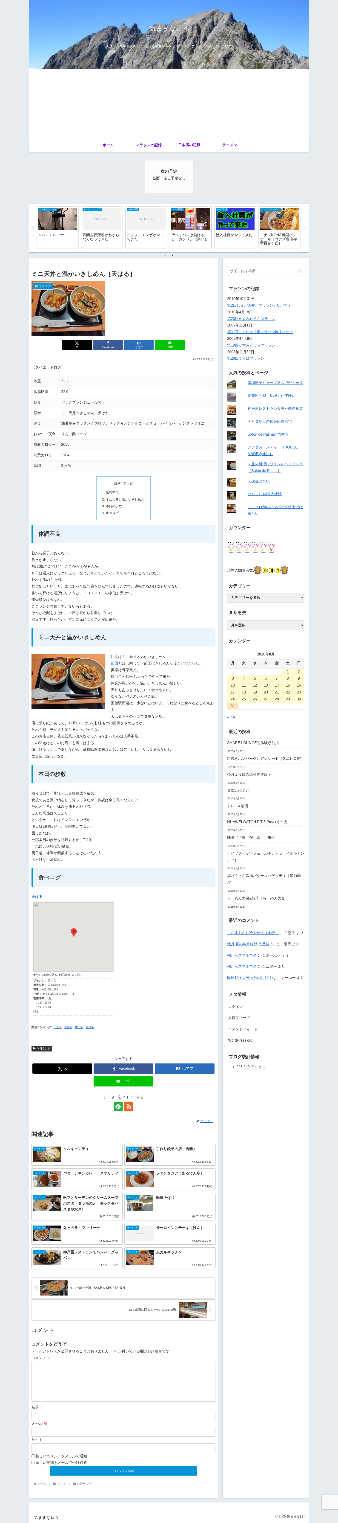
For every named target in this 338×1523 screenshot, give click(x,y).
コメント (41, 1358)
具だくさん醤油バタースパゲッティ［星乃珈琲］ (264, 879)
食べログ (112, 513)
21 (277, 692)
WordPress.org (240, 1040)
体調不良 (112, 493)
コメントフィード (243, 1029)
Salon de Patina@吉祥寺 (268, 434)
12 (255, 685)
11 (244, 685)
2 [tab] (172, 255)
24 (233, 699)
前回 (114, 663)
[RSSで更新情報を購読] (128, 1106)
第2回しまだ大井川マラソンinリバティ (259, 305)
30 (299, 699)
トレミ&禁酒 (237, 806)
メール (39, 1423)
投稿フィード (239, 1018)
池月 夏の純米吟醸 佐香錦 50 (251, 944)
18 (244, 692)
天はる (37, 897)
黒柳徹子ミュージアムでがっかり (275, 383)
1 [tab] (165, 255)
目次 (117, 483)
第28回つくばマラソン (245, 358)
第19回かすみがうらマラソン (251, 345)
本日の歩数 (114, 506)
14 (277, 685)
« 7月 (231, 717)
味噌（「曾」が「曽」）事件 (251, 837)
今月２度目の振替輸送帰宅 (270, 421)
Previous (32, 228)
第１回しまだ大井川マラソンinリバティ (260, 332)
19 (255, 692)
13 (266, 685)
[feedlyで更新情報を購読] (118, 1106)
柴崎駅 (90, 1027)
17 (233, 692)
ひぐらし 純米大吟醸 (265, 494)
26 (255, 699)
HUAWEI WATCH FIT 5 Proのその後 (257, 822)
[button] (300, 271)
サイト (37, 1440)
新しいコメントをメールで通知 (61, 1456)
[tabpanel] (57, 227)
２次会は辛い (259, 481)
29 (288, 699)
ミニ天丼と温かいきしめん (125, 499)
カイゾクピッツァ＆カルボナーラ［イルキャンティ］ (265, 856)
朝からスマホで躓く (243, 955)
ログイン (235, 1007)
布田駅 (79, 1027)
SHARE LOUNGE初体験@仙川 (253, 743)
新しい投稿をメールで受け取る (61, 1463)
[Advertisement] (169, 103)
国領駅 (68, 1027)
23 (299, 692)
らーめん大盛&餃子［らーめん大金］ (258, 898)
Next (305, 228)
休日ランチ (43, 1048)
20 (266, 692)
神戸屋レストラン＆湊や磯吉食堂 (275, 409)
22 (288, 692)
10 (233, 685)
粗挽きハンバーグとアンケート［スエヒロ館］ (265, 758)
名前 (37, 1407)
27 (266, 699)
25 (244, 699)
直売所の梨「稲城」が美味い (271, 396)
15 (288, 685)
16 (299, 685)
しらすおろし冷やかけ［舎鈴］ (253, 933)
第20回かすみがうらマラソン (251, 319)
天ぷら (58, 1027)
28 (277, 699)
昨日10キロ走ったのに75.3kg (251, 978)
